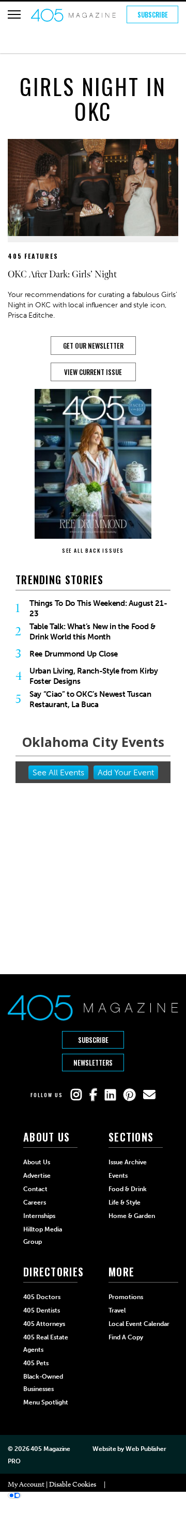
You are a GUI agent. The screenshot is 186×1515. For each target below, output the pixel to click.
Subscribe (152, 14)
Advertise (37, 1175)
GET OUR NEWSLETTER (93, 345)
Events (118, 1175)
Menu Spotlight (45, 1402)
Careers (34, 1202)
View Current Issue (93, 372)
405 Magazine (50, 1448)
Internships (39, 1216)
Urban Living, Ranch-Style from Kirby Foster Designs (93, 676)
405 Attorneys (44, 1323)
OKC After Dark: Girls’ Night (62, 274)
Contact (35, 1189)
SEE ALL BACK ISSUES (93, 550)
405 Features (33, 256)
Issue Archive (128, 1162)
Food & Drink (128, 1189)
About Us (36, 1162)
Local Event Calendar (139, 1323)
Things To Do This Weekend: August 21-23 (98, 608)
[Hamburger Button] (14, 14)
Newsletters (93, 1062)
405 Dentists (41, 1310)
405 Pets (36, 1363)
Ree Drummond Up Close (73, 654)
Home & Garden (132, 1216)
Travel (117, 1310)
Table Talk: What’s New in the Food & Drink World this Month (92, 632)
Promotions (126, 1297)
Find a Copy (126, 1337)
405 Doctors (41, 1297)
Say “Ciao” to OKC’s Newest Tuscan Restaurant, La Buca (90, 699)
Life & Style (125, 1202)
